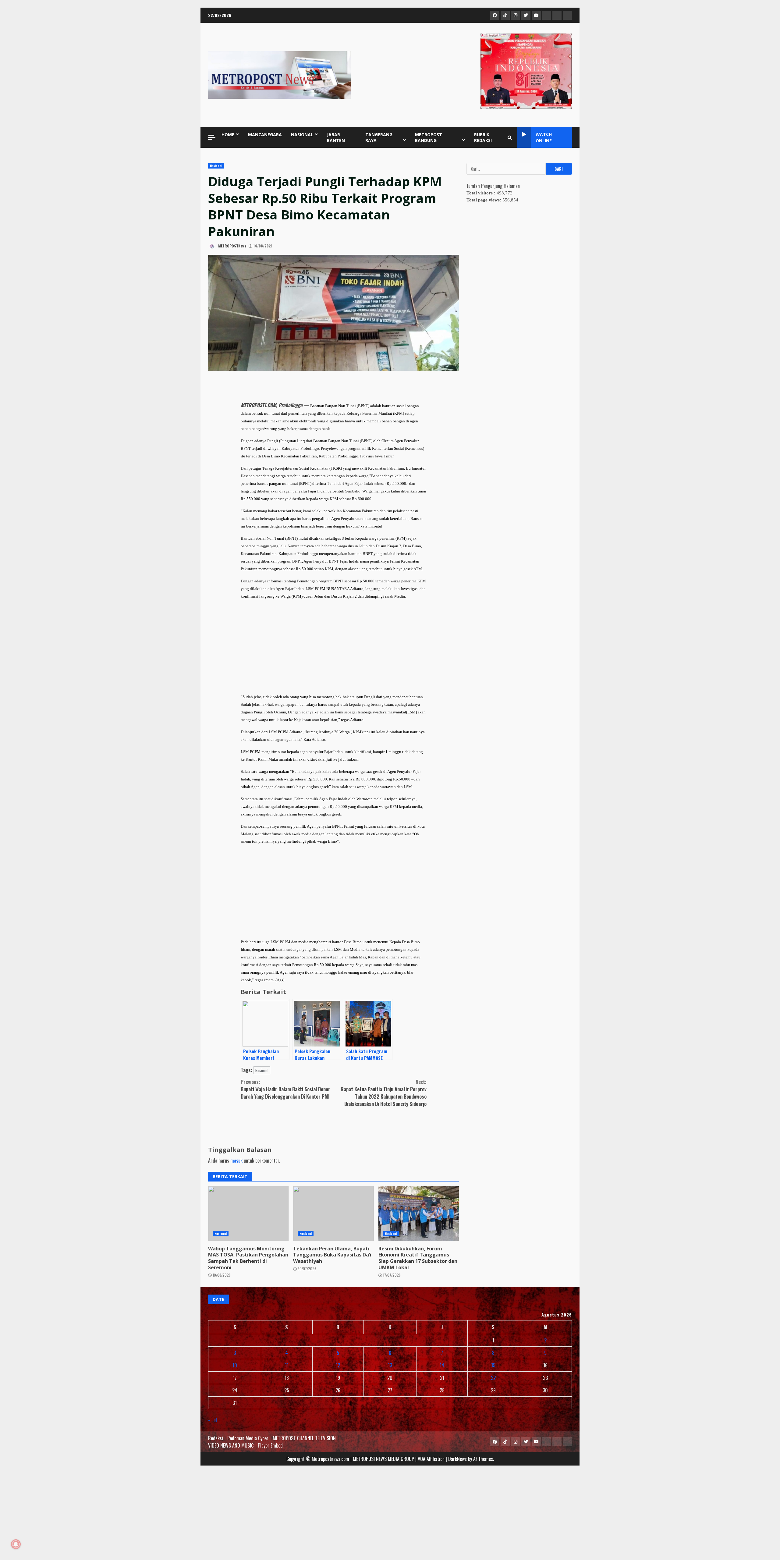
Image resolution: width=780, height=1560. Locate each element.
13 (390, 1365)
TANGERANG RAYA (378, 137)
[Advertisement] (334, 646)
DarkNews (457, 1458)
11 (287, 1365)
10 (234, 1365)
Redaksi (215, 1438)
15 (493, 1365)
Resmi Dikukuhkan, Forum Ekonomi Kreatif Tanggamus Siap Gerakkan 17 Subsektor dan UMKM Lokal (418, 1213)
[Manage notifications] (16, 1544)
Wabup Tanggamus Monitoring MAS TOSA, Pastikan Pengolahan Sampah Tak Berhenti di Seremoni (248, 1213)
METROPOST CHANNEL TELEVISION (304, 1438)
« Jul (212, 1420)
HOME (228, 134)
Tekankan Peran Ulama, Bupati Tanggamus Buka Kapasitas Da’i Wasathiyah (333, 1213)
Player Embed (270, 1445)
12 (338, 1365)
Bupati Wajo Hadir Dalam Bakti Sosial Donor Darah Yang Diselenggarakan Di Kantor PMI (285, 1089)
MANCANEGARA (265, 134)
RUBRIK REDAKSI (483, 137)
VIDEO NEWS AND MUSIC (231, 1445)
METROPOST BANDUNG (428, 137)
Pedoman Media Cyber (247, 1438)
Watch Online (544, 137)
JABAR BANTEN (336, 137)
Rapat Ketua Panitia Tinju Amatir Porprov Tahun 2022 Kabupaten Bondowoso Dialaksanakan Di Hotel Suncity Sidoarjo (384, 1092)
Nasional (216, 165)
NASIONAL (302, 134)
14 (442, 1365)
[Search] (510, 137)
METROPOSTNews (231, 245)
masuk (236, 1160)
